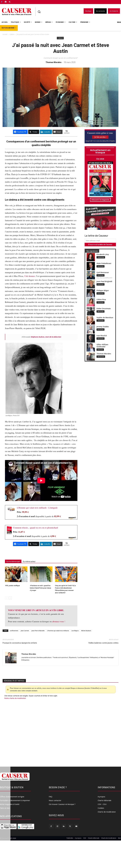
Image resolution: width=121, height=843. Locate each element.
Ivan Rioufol (102, 335)
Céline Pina (101, 299)
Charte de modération (107, 812)
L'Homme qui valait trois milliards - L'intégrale (37, 507)
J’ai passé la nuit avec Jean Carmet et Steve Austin (60, 48)
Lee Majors (75, 630)
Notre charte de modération (15, 698)
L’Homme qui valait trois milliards (58, 630)
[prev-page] (6, 598)
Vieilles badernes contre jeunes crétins (103, 643)
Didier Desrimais (104, 308)
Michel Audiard (86, 630)
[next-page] (10, 598)
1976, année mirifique (12, 585)
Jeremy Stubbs (103, 326)
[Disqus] (60, 731)
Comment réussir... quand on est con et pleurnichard (35, 527)
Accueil (5, 34)
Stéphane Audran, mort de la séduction (46, 337)
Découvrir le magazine (100, 200)
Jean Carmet (25, 630)
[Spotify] (5, 2)
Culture (12, 34)
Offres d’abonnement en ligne (12, 796)
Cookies (101, 808)
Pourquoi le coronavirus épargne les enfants (20, 643)
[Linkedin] (63, 826)
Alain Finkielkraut (104, 263)
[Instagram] (57, 826)
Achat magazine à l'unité (9, 804)
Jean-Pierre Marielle (38, 630)
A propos (101, 796)
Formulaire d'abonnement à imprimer (15, 800)
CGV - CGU (102, 804)
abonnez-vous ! (58, 621)
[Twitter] (9, 2)
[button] (39, 11)
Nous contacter (55, 800)
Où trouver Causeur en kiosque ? (62, 804)
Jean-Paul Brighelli (104, 281)
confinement (14, 630)
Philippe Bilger (103, 290)
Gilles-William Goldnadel (102, 345)
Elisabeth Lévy (103, 254)
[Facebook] (1, 2)
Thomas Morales (53, 62)
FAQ (50, 796)
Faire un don (5, 808)
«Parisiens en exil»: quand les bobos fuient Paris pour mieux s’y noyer (40, 588)
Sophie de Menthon (105, 317)
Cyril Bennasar (103, 272)
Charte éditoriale (104, 800)
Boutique (15, 1)
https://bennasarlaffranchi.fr (104, 278)
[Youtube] (76, 826)
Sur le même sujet (13, 561)
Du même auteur (29, 561)
